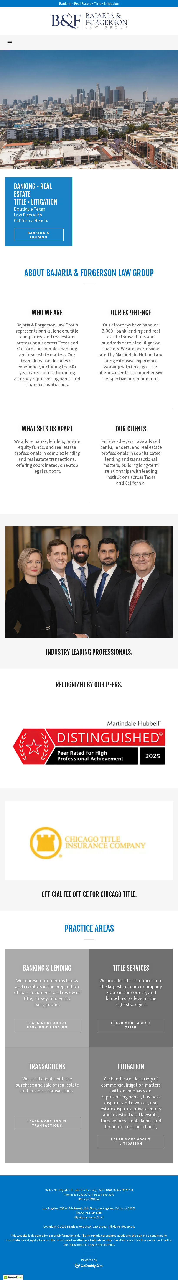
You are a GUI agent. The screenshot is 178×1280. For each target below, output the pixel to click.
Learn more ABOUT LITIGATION (131, 1141)
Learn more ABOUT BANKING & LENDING (47, 1025)
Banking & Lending (39, 235)
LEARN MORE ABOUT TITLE (131, 1025)
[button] (9, 42)
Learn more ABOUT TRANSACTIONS (47, 1123)
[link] (89, 21)
